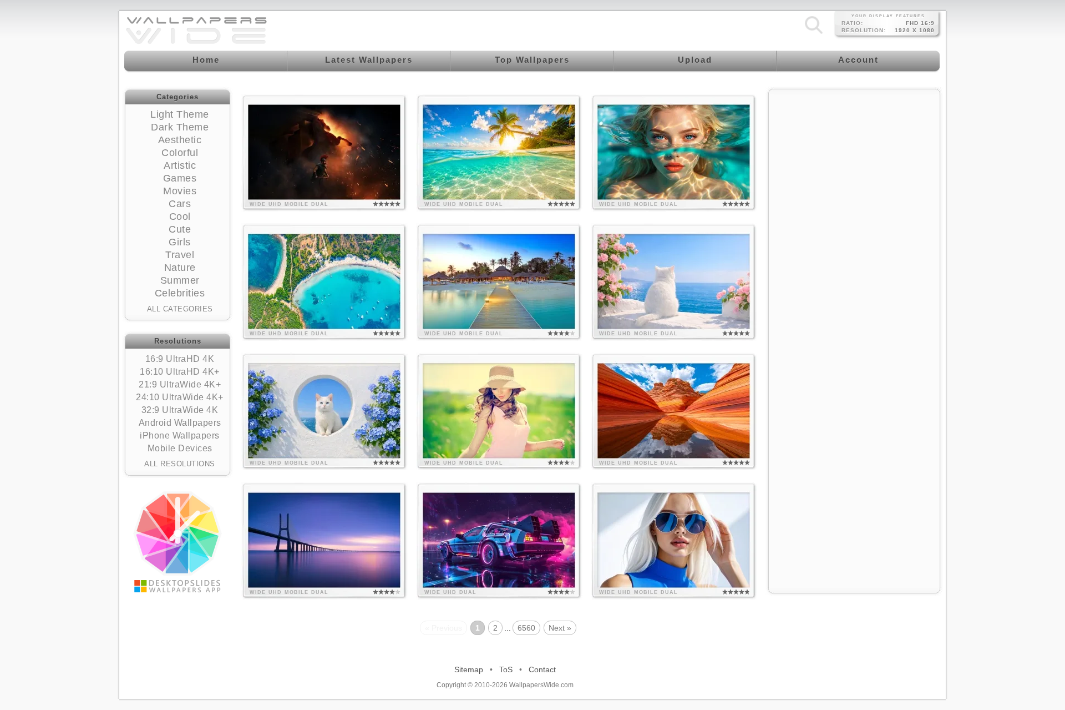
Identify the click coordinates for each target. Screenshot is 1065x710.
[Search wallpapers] (814, 33)
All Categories (180, 309)
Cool (180, 216)
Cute (180, 229)
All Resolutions (179, 464)
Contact (542, 669)
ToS (506, 669)
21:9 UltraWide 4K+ (180, 384)
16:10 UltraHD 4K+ (180, 371)
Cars (180, 203)
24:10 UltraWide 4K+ (180, 397)
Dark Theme (180, 127)
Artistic (180, 165)
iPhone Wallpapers (180, 435)
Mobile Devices (180, 448)
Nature (180, 267)
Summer (180, 280)
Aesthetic (180, 139)
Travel (179, 254)
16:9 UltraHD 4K (180, 359)
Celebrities (180, 293)
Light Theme (179, 114)
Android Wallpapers (180, 422)
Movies (179, 191)
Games (180, 178)
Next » (560, 627)
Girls (180, 242)
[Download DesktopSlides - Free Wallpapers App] (177, 542)
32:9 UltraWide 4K (180, 410)
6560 (526, 627)
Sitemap (468, 669)
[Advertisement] (854, 164)
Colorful (179, 152)
